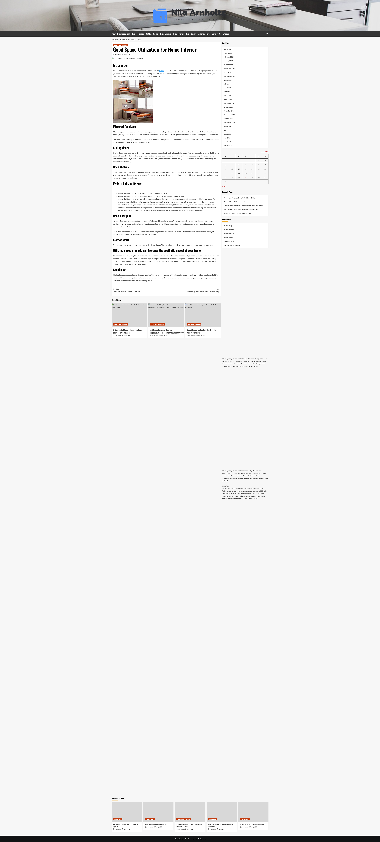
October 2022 (228, 119)
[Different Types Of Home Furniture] (158, 812)
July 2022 (227, 130)
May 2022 (227, 138)
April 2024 (227, 49)
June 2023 (227, 88)
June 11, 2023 (127, 54)
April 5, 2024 (163, 335)
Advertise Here (204, 34)
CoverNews (192, 839)
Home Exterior (165, 34)
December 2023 (229, 65)
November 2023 (229, 68)
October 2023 (228, 72)
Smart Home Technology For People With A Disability (201, 331)
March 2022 (228, 145)
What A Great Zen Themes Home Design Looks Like (241, 209)
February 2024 (229, 57)
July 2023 (227, 84)
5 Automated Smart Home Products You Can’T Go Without (127, 331)
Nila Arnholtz (118, 54)
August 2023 (228, 80)
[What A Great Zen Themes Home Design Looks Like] (222, 812)
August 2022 (228, 126)
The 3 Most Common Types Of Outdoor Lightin (239, 198)
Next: (203, 290)
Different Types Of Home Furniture (235, 202)
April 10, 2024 (127, 829)
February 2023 (229, 103)
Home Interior (178, 34)
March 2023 (228, 99)
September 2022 (229, 122)
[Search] (267, 34)
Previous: (126, 290)
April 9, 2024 (158, 827)
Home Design (191, 34)
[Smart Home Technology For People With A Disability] (203, 315)
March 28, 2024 (201, 335)
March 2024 (228, 53)
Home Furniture (138, 34)
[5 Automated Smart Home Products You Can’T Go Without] (129, 315)
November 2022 (229, 115)
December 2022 (229, 111)
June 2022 (227, 134)
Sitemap (226, 34)
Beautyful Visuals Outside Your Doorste (237, 213)
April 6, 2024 (222, 829)
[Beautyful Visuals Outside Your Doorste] (253, 812)
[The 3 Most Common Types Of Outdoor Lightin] (127, 812)
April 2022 (227, 142)
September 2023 (229, 76)
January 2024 (228, 61)
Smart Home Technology (121, 34)
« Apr (224, 186)
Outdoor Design (152, 34)
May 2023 (227, 92)
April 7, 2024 (127, 335)
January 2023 (228, 107)
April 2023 (227, 95)
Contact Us (216, 34)
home (161, 71)
